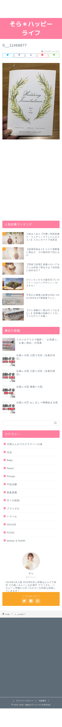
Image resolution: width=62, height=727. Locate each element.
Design (11, 476)
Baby (10, 460)
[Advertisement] (31, 9)
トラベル (12, 516)
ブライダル (13, 508)
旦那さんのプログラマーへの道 (24, 444)
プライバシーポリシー (25, 701)
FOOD (10, 532)
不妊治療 (12, 484)
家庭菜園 (12, 492)
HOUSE (11, 524)
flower (10, 468)
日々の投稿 (13, 500)
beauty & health (16, 540)
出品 (9, 452)
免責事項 (42, 701)
